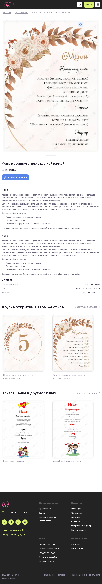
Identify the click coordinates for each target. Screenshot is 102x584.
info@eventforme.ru (16, 512)
